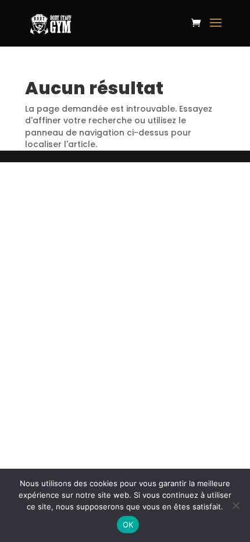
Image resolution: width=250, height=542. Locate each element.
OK (128, 524)
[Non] (235, 505)
